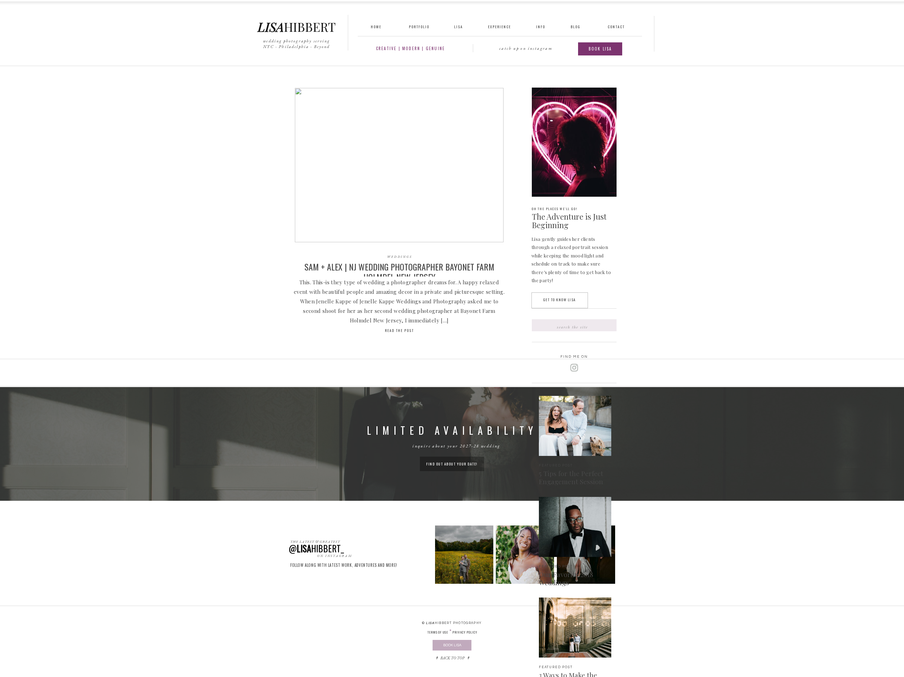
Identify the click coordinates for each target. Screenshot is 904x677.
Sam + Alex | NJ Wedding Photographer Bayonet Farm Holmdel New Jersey (399, 271)
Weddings (399, 257)
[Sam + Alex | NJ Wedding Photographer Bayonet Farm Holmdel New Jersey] (399, 165)
